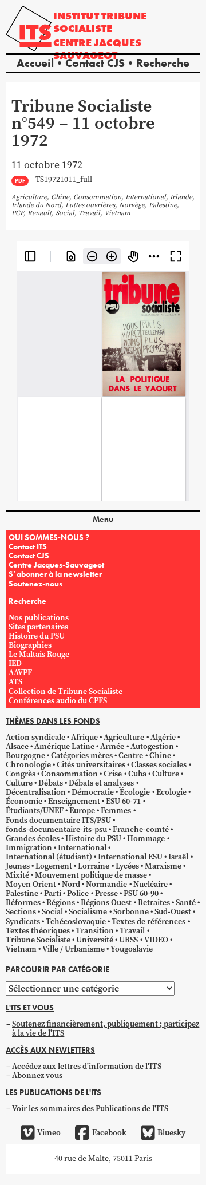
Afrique (84, 737)
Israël (178, 856)
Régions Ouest (106, 902)
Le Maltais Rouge (39, 654)
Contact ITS (28, 546)
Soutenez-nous (35, 583)
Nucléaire (150, 884)
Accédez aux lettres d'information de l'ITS (86, 1066)
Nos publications (39, 617)
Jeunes (18, 866)
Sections (21, 911)
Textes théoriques (38, 930)
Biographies (30, 645)
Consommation (69, 773)
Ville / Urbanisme (73, 949)
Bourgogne (25, 755)
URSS (128, 939)
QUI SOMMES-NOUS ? (49, 537)
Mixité (17, 875)
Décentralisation (36, 792)
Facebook (109, 1132)
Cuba (137, 773)
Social (52, 911)
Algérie (163, 737)
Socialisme (88, 911)
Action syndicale (35, 737)
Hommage (146, 838)
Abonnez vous (37, 1075)
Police (78, 893)
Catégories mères (82, 755)
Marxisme (163, 866)
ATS (15, 681)
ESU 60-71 (123, 801)
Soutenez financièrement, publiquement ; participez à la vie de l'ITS (105, 1028)
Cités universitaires (91, 764)
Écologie (135, 792)
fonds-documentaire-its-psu (56, 829)
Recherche (162, 63)
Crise (113, 773)
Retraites (154, 902)
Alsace (17, 746)
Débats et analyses (101, 783)
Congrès (20, 773)
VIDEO (156, 939)
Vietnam (21, 949)
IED (15, 663)
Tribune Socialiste (38, 939)
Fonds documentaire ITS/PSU (58, 820)
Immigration (29, 847)
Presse (106, 893)
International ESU (130, 856)
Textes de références (148, 921)
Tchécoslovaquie (76, 921)
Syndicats (23, 921)
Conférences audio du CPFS (58, 700)
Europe (82, 810)
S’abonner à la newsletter (55, 574)
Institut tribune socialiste (99, 22)
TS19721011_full (63, 180)
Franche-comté (141, 829)
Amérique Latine (64, 746)
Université (94, 939)
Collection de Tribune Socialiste (65, 691)
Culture (165, 773)
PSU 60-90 (141, 893)
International (82, 847)
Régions (60, 902)
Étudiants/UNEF (35, 810)
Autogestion (152, 746)
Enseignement (74, 801)
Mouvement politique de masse (91, 875)
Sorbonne (131, 911)
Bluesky (171, 1132)
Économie (24, 801)
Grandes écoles (33, 838)
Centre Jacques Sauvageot (97, 49)
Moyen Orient (31, 884)
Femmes (116, 810)
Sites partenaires (38, 626)
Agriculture (124, 737)
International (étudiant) (49, 856)
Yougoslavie (131, 949)
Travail (132, 930)
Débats (50, 783)
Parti (52, 893)
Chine (160, 755)
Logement (53, 866)
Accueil (35, 63)
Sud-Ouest (172, 911)
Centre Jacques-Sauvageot (56, 565)
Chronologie (28, 764)
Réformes (23, 902)
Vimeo (49, 1132)
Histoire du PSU (37, 636)
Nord (71, 884)
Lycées (127, 866)
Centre (130, 755)
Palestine (22, 893)
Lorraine (93, 866)
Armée (112, 746)
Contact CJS (95, 63)
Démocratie (93, 792)
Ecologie (171, 792)
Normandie (106, 884)
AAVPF (20, 672)
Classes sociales (159, 764)
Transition (95, 930)
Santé (186, 902)
